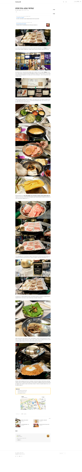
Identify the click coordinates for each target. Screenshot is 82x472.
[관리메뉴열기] (80, 1)
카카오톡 (20, 452)
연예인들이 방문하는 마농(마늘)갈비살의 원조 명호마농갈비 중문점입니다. (27, 24)
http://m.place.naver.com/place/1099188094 (22, 16)
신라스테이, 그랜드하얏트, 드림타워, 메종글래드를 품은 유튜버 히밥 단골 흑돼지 (27, 18)
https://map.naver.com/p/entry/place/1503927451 (23, 22)
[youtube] (19, 456)
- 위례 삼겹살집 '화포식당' (21, 393)
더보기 (50, 418)
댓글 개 (16, 430)
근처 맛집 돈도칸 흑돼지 (20, 17)
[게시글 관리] (19, 414)
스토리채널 (17, 452)
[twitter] (15, 456)
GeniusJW (18, 2)
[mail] (21, 456)
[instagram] (17, 456)
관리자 (22, 452)
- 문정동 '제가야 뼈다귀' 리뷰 (21, 391)
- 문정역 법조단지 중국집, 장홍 (22, 390)
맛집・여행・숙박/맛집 (18, 10)
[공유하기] (18, 414)
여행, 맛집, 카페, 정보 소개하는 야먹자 (21, 438)
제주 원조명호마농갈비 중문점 (21, 23)
